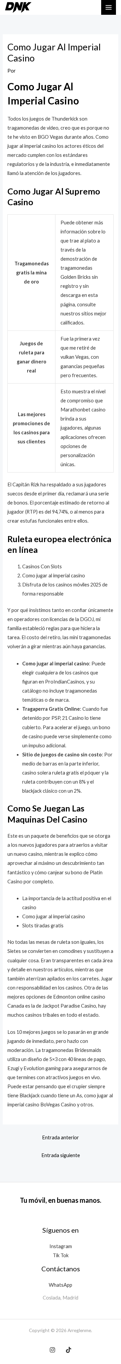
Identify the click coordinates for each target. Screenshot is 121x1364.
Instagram (60, 1246)
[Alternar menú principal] (108, 7)
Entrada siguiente (60, 1155)
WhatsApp (60, 1285)
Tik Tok (61, 1255)
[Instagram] (52, 1350)
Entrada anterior (60, 1137)
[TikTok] (69, 1350)
